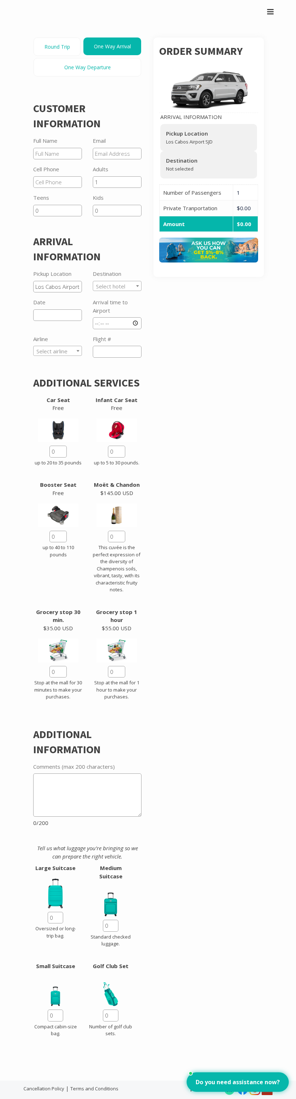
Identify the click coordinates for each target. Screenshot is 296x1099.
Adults (100, 169)
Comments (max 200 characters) (74, 766)
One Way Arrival (112, 46)
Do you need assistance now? (238, 1082)
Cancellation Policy (43, 1088)
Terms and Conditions (94, 1088)
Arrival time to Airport (110, 306)
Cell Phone (46, 169)
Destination (107, 273)
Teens (41, 197)
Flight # (102, 339)
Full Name (45, 140)
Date (39, 302)
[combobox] (117, 286)
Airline (40, 339)
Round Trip (57, 46)
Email (99, 140)
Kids (98, 197)
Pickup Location (52, 273)
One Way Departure (87, 67)
